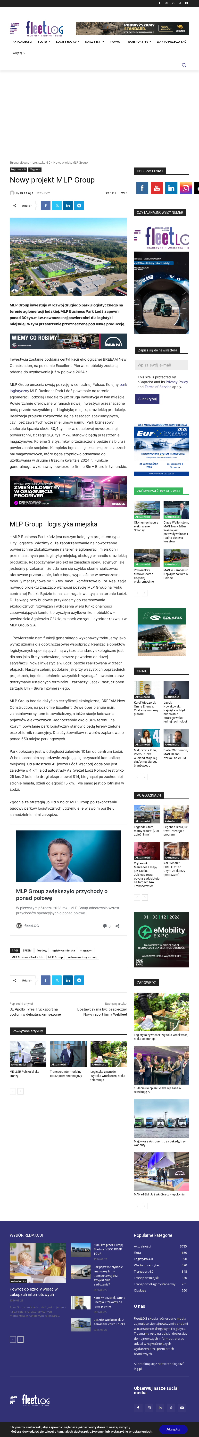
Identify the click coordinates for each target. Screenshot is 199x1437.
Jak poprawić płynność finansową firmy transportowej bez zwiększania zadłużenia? (108, 1275)
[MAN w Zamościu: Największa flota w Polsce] (177, 558)
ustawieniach (142, 1431)
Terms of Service (158, 387)
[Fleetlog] (43, 29)
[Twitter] (57, 205)
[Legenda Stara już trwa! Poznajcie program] (177, 814)
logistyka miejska (63, 950)
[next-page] (20, 1091)
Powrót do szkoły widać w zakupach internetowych (34, 1292)
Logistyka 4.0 (41, 162)
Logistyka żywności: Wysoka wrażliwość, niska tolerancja (108, 1076)
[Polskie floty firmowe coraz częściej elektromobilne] (147, 558)
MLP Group (55, 957)
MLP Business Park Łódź (27, 957)
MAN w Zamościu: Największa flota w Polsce (176, 574)
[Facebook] (159, 3)
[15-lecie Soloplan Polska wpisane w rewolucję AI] (161, 1065)
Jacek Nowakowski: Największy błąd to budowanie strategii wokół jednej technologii (176, 712)
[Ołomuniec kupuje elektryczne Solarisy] (147, 510)
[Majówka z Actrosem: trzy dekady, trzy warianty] (161, 1118)
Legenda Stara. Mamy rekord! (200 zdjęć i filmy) (146, 830)
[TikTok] (179, 3)
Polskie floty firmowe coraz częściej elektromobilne (144, 576)
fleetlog (41, 950)
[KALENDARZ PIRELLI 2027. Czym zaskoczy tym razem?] (177, 851)
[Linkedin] (173, 3)
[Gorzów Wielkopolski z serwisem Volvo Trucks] (81, 1324)
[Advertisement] (99, 107)
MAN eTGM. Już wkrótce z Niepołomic (159, 1194)
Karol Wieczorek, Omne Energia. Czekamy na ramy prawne (109, 1302)
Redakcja (26, 193)
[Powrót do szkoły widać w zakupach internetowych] (38, 1263)
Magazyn (35, 169)
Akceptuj (173, 1429)
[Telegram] (79, 205)
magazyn (86, 950)
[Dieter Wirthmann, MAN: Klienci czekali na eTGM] (177, 738)
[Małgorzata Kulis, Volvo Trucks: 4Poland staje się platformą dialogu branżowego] (147, 738)
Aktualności (18, 1064)
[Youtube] (186, 3)
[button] (183, 65)
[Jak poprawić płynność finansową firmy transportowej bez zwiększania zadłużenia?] (81, 1272)
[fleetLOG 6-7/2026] (161, 278)
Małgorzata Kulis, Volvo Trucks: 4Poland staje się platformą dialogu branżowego (146, 758)
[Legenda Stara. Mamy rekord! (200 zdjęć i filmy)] (147, 814)
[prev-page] (13, 1091)
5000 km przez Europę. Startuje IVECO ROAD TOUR (109, 1249)
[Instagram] (166, 3)
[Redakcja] (13, 192)
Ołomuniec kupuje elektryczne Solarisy (146, 526)
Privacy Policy (177, 382)
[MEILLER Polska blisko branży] (28, 1054)
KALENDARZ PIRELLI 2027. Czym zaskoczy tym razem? (174, 869)
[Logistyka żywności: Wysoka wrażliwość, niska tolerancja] (109, 1054)
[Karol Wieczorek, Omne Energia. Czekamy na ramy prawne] (147, 690)
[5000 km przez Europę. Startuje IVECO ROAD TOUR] (81, 1250)
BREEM (27, 950)
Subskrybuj (147, 399)
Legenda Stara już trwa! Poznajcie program (176, 830)
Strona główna (19, 162)
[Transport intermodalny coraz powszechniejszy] (68, 1054)
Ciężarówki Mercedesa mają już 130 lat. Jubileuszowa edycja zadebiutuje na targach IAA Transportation (146, 875)
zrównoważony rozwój (82, 957)
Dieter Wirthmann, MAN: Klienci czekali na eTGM (176, 754)
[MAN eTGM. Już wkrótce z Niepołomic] (161, 1171)
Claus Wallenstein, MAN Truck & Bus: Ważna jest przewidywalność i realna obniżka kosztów (176, 532)
